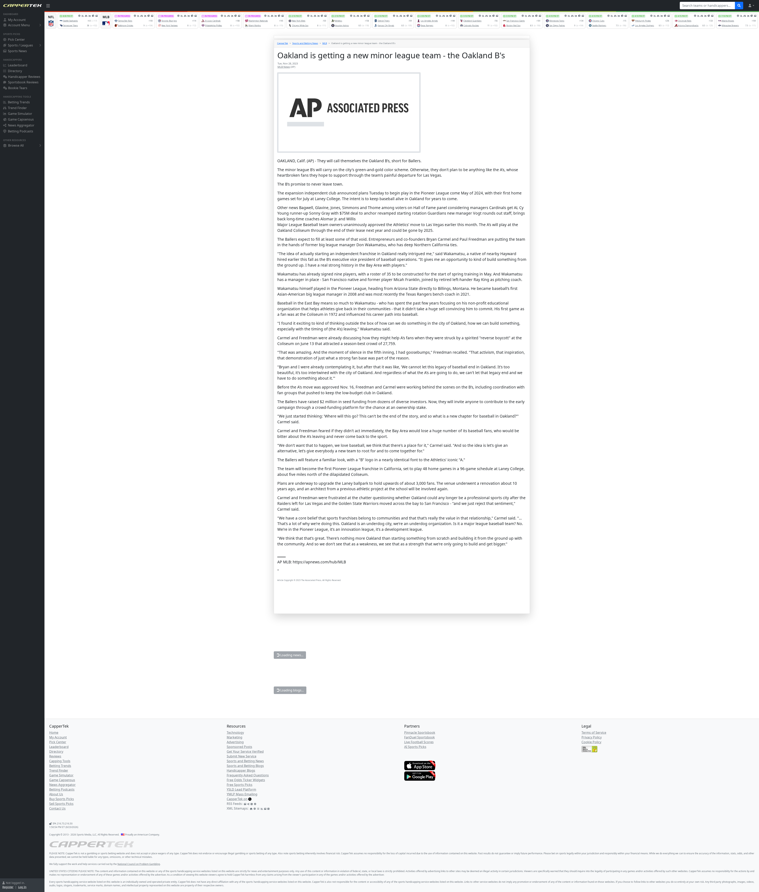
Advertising (235, 742)
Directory (15, 71)
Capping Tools (59, 761)
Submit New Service (241, 756)
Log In (22, 887)
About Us (56, 794)
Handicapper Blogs (241, 770)
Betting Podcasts (20, 131)
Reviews (55, 756)
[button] (751, 5)
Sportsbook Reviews (23, 82)
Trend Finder (17, 108)
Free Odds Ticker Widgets (246, 780)
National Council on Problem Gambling (138, 864)
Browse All (16, 145)
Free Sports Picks (239, 785)
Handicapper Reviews (24, 76)
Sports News (17, 51)
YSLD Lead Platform (241, 789)
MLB (324, 43)
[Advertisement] (395, 603)
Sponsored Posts (239, 747)
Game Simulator (20, 113)
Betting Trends (19, 102)
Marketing (234, 737)
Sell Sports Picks (61, 803)
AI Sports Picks (415, 747)
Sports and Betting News (305, 43)
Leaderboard (17, 65)
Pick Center (16, 39)
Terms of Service (594, 732)
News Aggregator (21, 125)
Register (7, 887)
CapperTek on (237, 799)
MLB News (284, 67)
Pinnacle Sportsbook (419, 732)
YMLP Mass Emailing (242, 794)
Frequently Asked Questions (248, 775)
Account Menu (19, 25)
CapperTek (282, 43)
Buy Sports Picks (61, 799)
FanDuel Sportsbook (419, 737)
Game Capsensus (21, 119)
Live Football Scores (419, 742)
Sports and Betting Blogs (245, 766)
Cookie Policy (591, 742)
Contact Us (57, 808)
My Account (17, 20)
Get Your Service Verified (245, 751)
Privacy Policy (592, 737)
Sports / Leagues (20, 45)
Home (53, 732)
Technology (235, 732)
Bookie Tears (17, 88)
